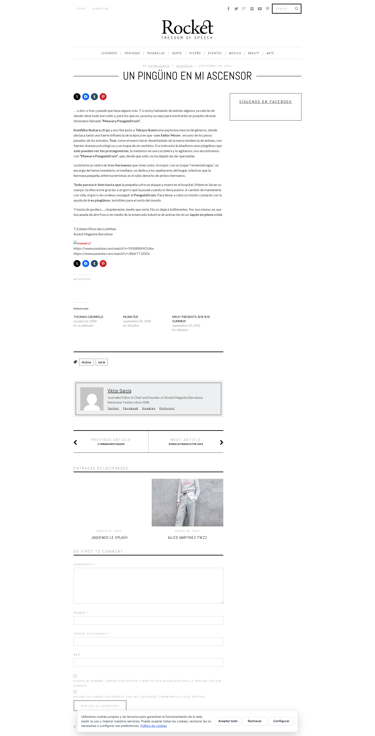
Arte (270, 53)
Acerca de (100, 8)
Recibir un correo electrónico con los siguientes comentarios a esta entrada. (140, 697)
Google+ (149, 408)
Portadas (132, 53)
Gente (177, 53)
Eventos (215, 53)
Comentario (84, 564)
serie (101, 362)
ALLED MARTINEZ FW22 (187, 537)
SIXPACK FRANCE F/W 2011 (186, 441)
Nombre (81, 612)
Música (235, 53)
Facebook (130, 408)
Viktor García (159, 66)
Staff (81, 8)
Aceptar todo (228, 721)
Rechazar (255, 721)
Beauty (254, 53)
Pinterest (167, 408)
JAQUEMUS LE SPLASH (109, 537)
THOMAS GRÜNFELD (88, 317)
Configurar (281, 721)
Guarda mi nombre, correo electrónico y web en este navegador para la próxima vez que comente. (148, 683)
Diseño (195, 53)
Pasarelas (156, 53)
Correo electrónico (91, 633)
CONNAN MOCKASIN (111, 441)
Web (77, 654)
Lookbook (109, 53)
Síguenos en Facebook (265, 101)
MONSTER (130, 317)
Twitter (113, 408)
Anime (86, 362)
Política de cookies (153, 726)
